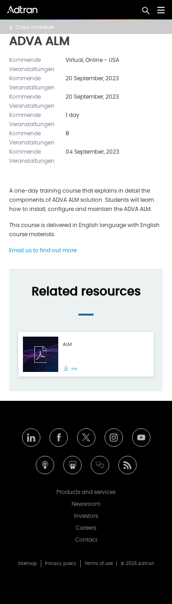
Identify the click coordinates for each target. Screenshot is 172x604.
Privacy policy (61, 563)
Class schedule (35, 27)
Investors (86, 516)
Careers (86, 528)
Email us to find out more (43, 250)
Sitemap (27, 563)
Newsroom (86, 504)
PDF (74, 369)
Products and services (86, 492)
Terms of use (98, 563)
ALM (67, 344)
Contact (86, 540)
